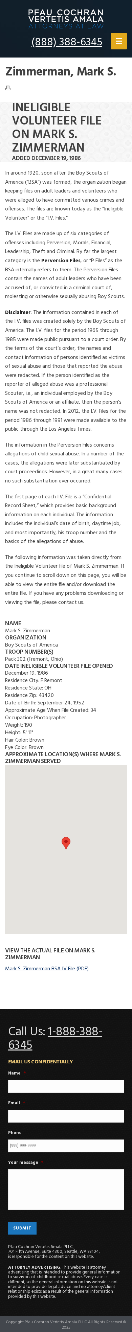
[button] (66, 843)
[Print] (11, 88)
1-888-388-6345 (55, 1039)
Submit (22, 1228)
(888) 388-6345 (66, 42)
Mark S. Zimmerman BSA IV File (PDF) (47, 969)
